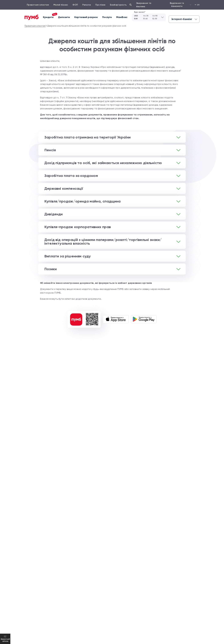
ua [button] (198, 5)
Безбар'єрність (118, 5)
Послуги (107, 17)
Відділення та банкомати (177, 4)
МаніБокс (121, 17)
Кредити (49, 17)
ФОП (75, 5)
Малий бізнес (60, 5)
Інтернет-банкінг (182, 19)
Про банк (100, 5)
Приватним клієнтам (38, 5)
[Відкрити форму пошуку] (131, 5)
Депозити (64, 17)
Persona (86, 5)
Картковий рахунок (86, 17)
